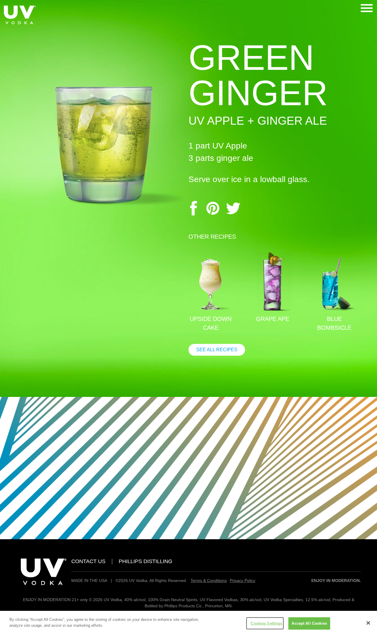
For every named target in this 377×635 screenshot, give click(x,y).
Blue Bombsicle (334, 323)
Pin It (213, 208)
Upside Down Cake (211, 323)
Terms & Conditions (209, 580)
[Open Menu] (367, 9)
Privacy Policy (242, 580)
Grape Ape (272, 319)
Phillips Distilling (145, 561)
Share (193, 208)
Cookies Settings (266, 623)
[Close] (368, 623)
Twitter (233, 208)
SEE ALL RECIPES (216, 349)
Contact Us (88, 561)
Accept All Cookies (309, 623)
